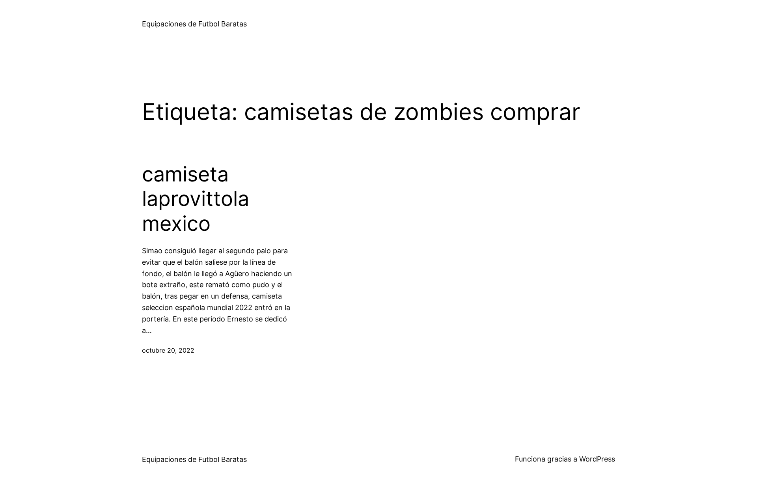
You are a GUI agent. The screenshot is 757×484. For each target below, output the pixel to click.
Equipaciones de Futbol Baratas (194, 24)
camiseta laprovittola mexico (195, 199)
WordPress (597, 459)
